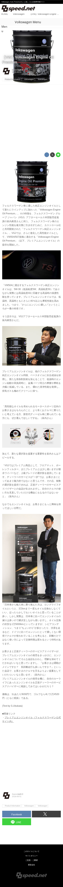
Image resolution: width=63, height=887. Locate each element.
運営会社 (31, 865)
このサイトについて (31, 851)
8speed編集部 (17, 70)
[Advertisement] (31, 118)
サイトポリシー (31, 856)
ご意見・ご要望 (31, 860)
